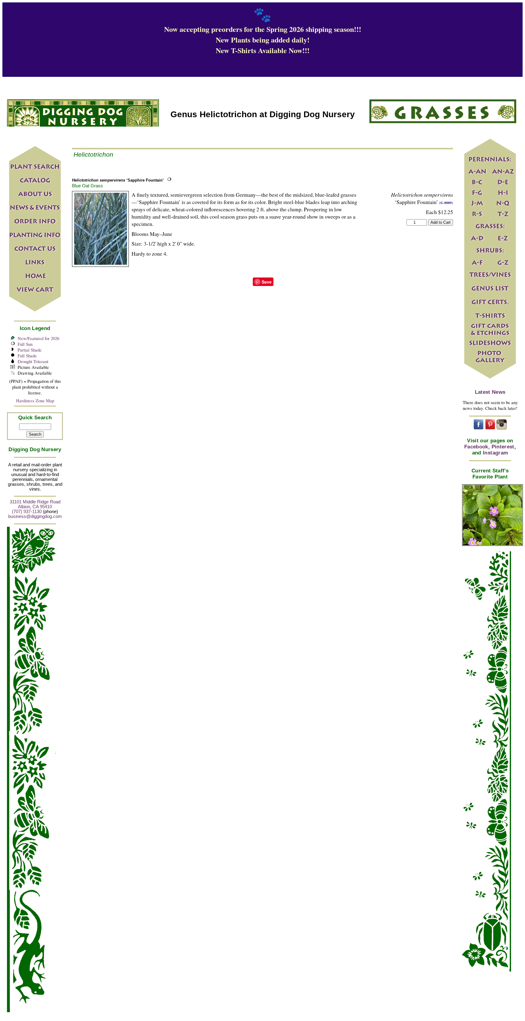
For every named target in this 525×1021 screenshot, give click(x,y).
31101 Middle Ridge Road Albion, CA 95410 (35, 504)
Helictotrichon (93, 154)
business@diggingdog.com (35, 516)
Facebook (476, 447)
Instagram (495, 453)
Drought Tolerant (33, 361)
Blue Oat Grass (87, 185)
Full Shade (27, 356)
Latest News (490, 392)
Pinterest (503, 447)
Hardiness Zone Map (35, 400)
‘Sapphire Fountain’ (118, 180)
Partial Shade (30, 350)
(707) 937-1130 (27, 511)
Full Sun (25, 344)
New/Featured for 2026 (38, 338)
